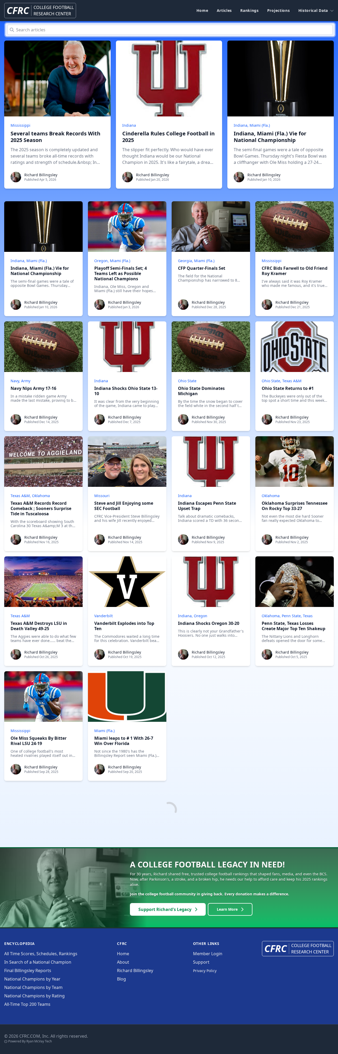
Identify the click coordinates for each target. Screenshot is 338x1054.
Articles (224, 10)
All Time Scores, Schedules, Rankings (40, 954)
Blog (121, 979)
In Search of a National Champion (37, 962)
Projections (278, 10)
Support (201, 962)
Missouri (102, 495)
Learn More (227, 909)
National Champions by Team (33, 987)
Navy (15, 380)
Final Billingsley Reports (27, 970)
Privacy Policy (205, 970)
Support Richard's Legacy (164, 909)
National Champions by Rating (34, 996)
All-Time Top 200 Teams (27, 1004)
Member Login (207, 954)
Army (25, 380)
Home (202, 10)
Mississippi (20, 125)
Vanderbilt (103, 615)
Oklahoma (41, 495)
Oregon (101, 260)
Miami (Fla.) (260, 125)
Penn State (291, 615)
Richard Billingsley (40, 174)
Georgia (185, 260)
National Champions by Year (32, 979)
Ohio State (187, 380)
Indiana (129, 125)
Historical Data (313, 10)
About (123, 962)
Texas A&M (292, 380)
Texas (308, 615)
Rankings (249, 10)
